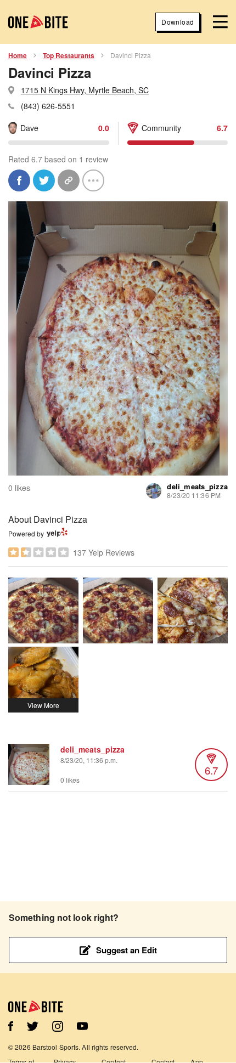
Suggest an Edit (126, 950)
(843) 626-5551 (48, 105)
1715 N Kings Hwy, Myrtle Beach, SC (85, 89)
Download (177, 21)
